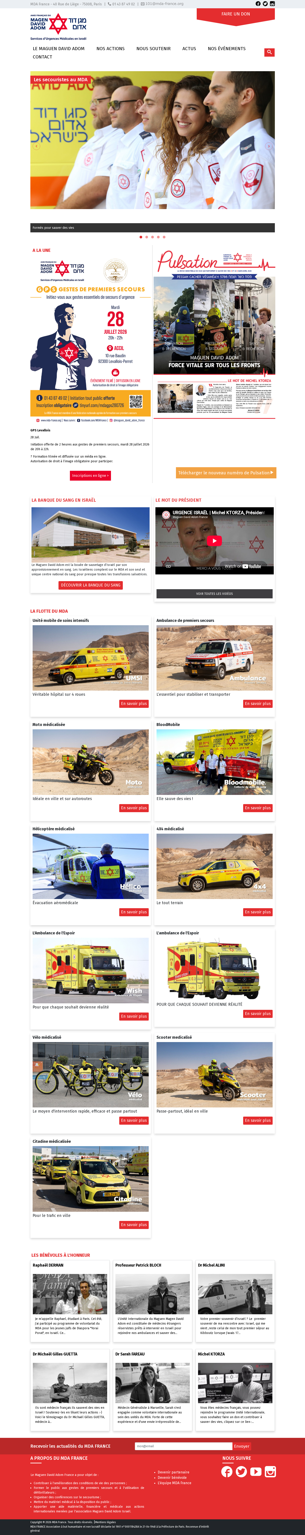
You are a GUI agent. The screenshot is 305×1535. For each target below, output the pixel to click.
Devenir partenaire (173, 1472)
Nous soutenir (153, 48)
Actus (189, 48)
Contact (42, 57)
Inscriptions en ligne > (90, 475)
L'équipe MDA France (174, 1483)
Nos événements (227, 48)
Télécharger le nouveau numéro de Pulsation (224, 472)
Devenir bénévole (172, 1477)
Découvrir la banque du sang (90, 585)
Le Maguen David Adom (59, 48)
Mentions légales (105, 1522)
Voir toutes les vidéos (214, 594)
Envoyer (241, 1446)
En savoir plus (134, 703)
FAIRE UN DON (235, 13)
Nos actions (110, 48)
